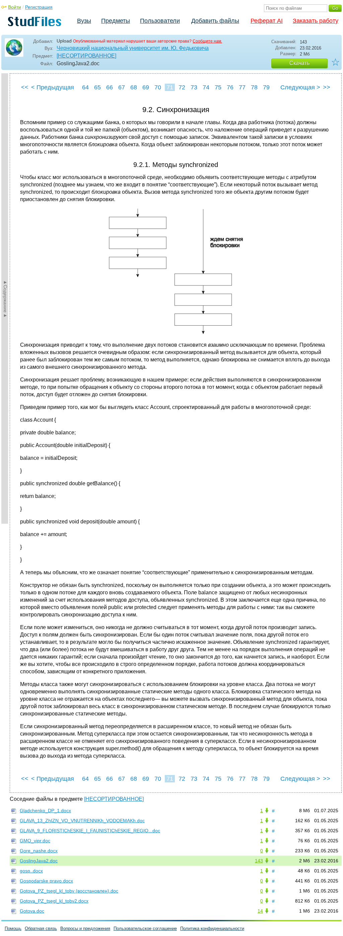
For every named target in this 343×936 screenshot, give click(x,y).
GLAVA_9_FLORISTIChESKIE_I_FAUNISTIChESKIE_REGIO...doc (90, 830)
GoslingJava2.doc (39, 860)
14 (260, 911)
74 (206, 87)
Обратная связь (41, 928)
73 (194, 87)
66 (109, 87)
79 (266, 87)
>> (326, 87)
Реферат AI (267, 20)
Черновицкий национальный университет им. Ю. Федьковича (133, 48)
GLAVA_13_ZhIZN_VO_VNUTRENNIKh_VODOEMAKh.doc (82, 820)
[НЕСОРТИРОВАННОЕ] (86, 56)
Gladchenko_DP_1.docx (45, 810)
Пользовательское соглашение (145, 928)
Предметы (115, 20)
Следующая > (300, 87)
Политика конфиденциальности (212, 928)
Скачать (299, 63)
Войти (14, 7)
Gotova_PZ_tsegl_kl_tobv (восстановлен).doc (69, 891)
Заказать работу (315, 20)
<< (24, 87)
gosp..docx (31, 870)
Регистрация (39, 7)
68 (133, 87)
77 (242, 87)
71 (169, 87)
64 (85, 87)
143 (259, 860)
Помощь (13, 928)
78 (254, 87)
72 (182, 87)
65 (97, 87)
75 (218, 87)
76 (230, 87)
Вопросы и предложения (85, 928)
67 (121, 87)
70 (157, 87)
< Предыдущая (52, 87)
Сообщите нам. (207, 41)
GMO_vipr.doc (35, 840)
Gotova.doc (32, 911)
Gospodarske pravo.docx (46, 880)
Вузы (84, 20)
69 (145, 87)
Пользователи (160, 20)
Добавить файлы (215, 20)
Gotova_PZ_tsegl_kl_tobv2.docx (54, 901)
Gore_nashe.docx (39, 850)
